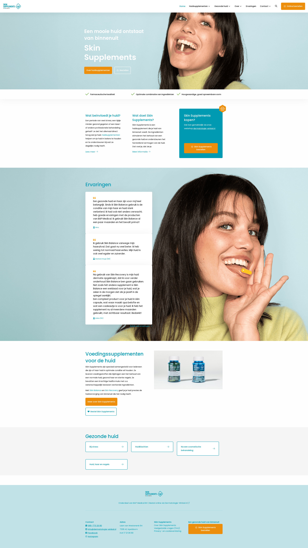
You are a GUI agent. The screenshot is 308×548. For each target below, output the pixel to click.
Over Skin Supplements (165, 525)
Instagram (93, 536)
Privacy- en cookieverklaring (167, 531)
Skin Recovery (111, 390)
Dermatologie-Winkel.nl (176, 503)
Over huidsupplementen (98, 70)
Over (237, 6)
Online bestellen (294, 6)
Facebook (93, 532)
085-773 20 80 (95, 525)
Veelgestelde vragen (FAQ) (167, 528)
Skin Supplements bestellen (203, 148)
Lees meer (90, 151)
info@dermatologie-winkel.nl (102, 529)
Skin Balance (96, 390)
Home (182, 6)
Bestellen (124, 70)
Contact (264, 6)
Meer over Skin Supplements (101, 401)
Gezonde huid (221, 6)
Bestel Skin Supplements (102, 411)
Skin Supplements (14, 6)
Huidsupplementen (198, 6)
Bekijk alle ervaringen (140, 326)
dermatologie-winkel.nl (204, 128)
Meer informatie (140, 151)
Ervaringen (251, 6)
